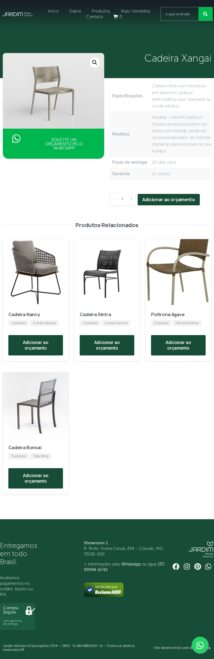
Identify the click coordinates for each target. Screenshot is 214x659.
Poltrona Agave (168, 314)
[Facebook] (176, 566)
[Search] (205, 14)
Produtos (101, 11)
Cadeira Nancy (24, 314)
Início (53, 11)
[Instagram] (187, 566)
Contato (94, 16)
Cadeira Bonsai (25, 447)
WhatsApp (131, 564)
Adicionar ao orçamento (168, 199)
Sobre (75, 11)
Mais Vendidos (135, 11)
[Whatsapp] (208, 566)
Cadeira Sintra (95, 314)
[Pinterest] (198, 566)
